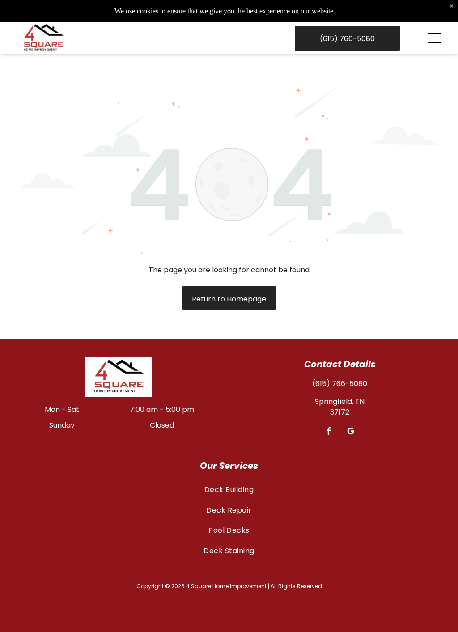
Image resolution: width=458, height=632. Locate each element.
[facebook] (329, 432)
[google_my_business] (351, 432)
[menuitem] (229, 489)
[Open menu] (434, 38)
